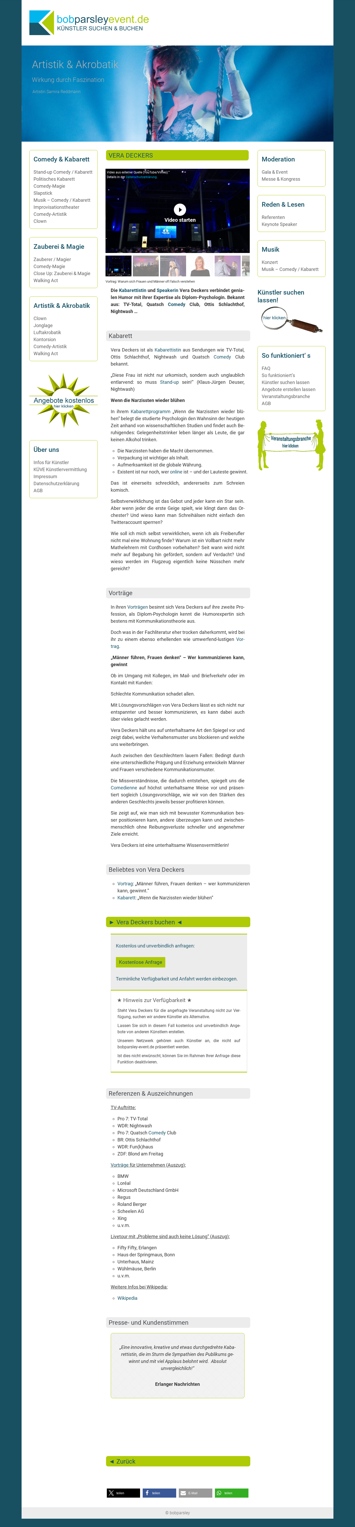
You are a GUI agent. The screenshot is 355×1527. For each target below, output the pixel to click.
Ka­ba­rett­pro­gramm (150, 411)
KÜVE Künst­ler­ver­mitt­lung (60, 469)
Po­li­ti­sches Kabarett (54, 179)
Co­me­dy (176, 304)
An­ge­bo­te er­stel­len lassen (288, 389)
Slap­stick (43, 193)
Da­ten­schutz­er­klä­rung (141, 177)
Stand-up (169, 382)
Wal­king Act (46, 280)
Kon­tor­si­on (45, 339)
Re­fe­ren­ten (273, 217)
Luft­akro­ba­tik (47, 332)
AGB (38, 490)
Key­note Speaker (279, 224)
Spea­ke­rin (167, 290)
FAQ (266, 368)
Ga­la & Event (275, 172)
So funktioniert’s (278, 375)
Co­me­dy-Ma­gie (49, 186)
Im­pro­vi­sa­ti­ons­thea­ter (56, 207)
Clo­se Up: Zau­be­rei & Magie (62, 273)
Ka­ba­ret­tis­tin (132, 290)
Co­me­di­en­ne (124, 787)
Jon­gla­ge (43, 325)
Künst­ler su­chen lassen (286, 382)
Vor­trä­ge (120, 1165)
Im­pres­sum (45, 476)
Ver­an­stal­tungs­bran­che (286, 396)
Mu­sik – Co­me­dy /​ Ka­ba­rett (62, 200)
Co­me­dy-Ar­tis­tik (50, 214)
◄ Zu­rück (122, 1461)
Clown (40, 221)
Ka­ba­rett (126, 897)
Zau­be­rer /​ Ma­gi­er (52, 259)
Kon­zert (270, 262)
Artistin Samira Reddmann (56, 91)
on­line (176, 472)
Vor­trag (125, 883)
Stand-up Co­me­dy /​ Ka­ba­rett (63, 172)
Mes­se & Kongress (281, 179)
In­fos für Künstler (51, 462)
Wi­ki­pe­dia (127, 1298)
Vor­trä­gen (137, 607)
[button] (310, 94)
